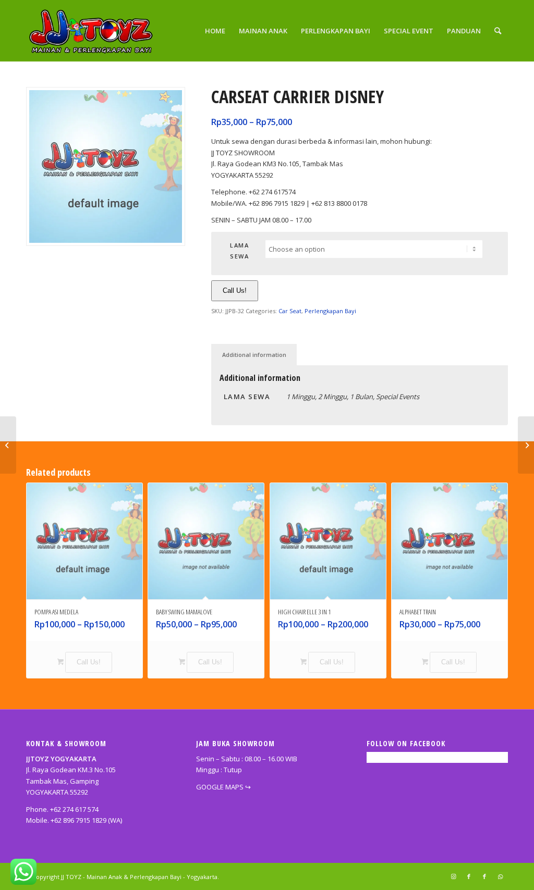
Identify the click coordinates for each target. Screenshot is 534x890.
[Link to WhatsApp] (500, 876)
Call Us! (235, 290)
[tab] (254, 354)
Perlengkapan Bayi (330, 311)
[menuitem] (215, 31)
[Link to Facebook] (469, 876)
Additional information (254, 355)
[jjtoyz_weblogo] (92, 31)
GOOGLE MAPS (220, 787)
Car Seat (289, 311)
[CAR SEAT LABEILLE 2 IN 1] (526, 445)
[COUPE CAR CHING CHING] (8, 445)
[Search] (498, 31)
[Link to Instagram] (453, 876)
